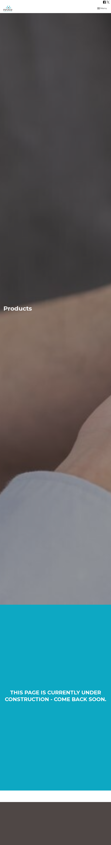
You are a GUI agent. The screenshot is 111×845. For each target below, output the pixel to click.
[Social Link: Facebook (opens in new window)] (104, 2)
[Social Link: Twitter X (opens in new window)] (108, 2)
